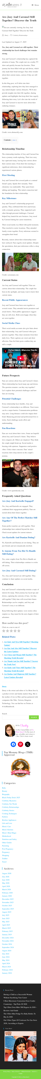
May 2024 (5, 960)
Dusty (6, 35)
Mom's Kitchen (7, 829)
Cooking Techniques (9, 813)
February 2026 (7, 892)
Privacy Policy (6, 1071)
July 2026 (5, 876)
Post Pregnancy (7, 849)
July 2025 (5, 915)
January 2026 (7, 896)
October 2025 (7, 905)
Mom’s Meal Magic (9, 833)
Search (4, 713)
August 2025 (6, 912)
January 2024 (7, 973)
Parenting (5, 845)
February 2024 (7, 970)
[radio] (3, 631)
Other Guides (7, 842)
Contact (20, 1073)
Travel (4, 862)
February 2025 (7, 931)
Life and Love (7, 823)
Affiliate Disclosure (25, 1071)
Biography (6, 794)
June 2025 (5, 918)
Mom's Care (6, 826)
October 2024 (7, 944)
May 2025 (5, 921)
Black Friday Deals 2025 (11, 797)
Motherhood (6, 836)
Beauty (4, 791)
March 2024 (6, 966)
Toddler (5, 858)
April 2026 (6, 886)
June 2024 (5, 957)
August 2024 (6, 950)
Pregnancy (6, 852)
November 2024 (8, 941)
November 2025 (8, 902)
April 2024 (6, 963)
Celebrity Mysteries (9, 800)
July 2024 (5, 953)
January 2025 (7, 934)
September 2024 (8, 947)
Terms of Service (16, 1071)
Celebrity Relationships (20, 35)
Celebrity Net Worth (9, 804)
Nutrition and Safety (9, 839)
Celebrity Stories (8, 810)
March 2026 (6, 889)
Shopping (5, 855)
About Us (34, 1071)
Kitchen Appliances (9, 820)
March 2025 (6, 928)
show (14, 140)
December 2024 (8, 937)
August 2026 (6, 873)
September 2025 (8, 909)
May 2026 (5, 883)
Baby (4, 788)
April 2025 (6, 925)
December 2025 (8, 899)
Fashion (5, 816)
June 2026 (5, 880)
